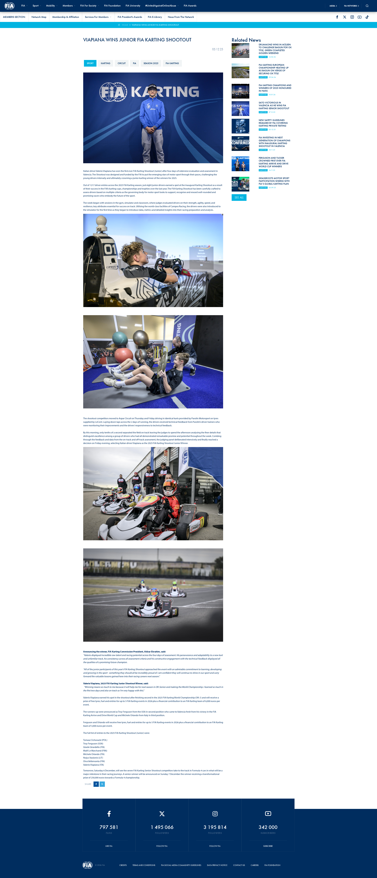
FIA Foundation (112, 5)
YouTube (359, 17)
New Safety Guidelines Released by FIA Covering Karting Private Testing (273, 123)
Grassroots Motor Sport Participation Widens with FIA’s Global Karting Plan (274, 181)
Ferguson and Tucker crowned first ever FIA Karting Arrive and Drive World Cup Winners (273, 162)
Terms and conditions (144, 865)
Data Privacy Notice (217, 865)
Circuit (122, 63)
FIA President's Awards (130, 17)
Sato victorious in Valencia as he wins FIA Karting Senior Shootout (274, 105)
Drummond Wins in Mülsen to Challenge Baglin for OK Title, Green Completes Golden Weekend (275, 49)
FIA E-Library (155, 17)
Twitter (344, 17)
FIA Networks (350, 6)
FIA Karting (172, 63)
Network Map (39, 17)
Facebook (337, 17)
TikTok (367, 17)
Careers (255, 865)
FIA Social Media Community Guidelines (181, 865)
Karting (105, 63)
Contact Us (239, 865)
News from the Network (181, 17)
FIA (134, 63)
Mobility (50, 5)
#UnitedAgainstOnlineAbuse (160, 5)
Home (125, 24)
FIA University (133, 5)
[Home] (9, 6)
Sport (90, 63)
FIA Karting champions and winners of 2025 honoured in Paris (275, 88)
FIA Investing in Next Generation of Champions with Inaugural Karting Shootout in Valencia (274, 142)
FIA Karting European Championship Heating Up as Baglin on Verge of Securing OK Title (273, 69)
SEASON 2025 (151, 63)
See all (239, 197)
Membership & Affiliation (65, 17)
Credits (123, 865)
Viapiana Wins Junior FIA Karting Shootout (155, 24)
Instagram (352, 17)
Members (68, 5)
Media (332, 6)
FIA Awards (190, 5)
